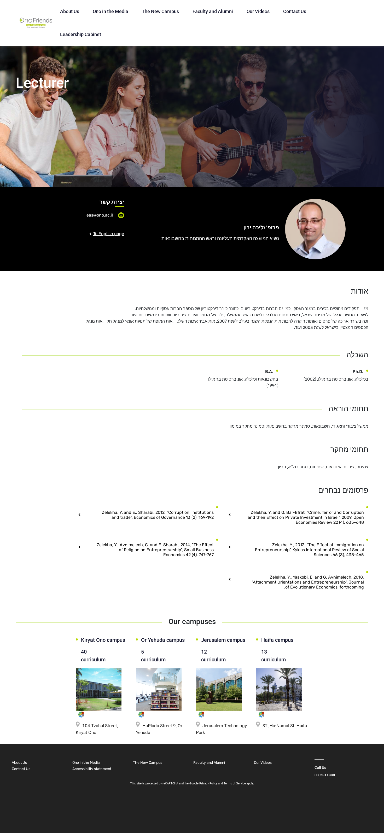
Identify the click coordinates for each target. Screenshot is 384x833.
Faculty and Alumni (213, 11)
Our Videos (258, 11)
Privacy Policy (208, 783)
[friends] (36, 23)
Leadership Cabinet (80, 34)
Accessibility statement (91, 769)
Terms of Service (235, 783)
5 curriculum (152, 656)
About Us (69, 11)
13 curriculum (273, 656)
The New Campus (160, 11)
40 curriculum (93, 656)
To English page (108, 233)
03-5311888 (325, 775)
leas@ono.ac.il (99, 215)
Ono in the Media (110, 11)
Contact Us (294, 11)
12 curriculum (213, 656)
